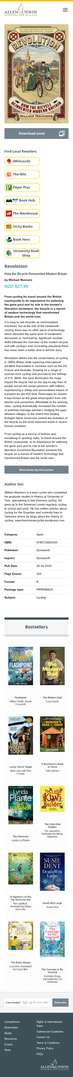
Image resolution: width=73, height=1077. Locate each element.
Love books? (13, 1002)
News (7, 1050)
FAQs (39, 1054)
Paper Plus (21, 187)
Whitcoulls (21, 161)
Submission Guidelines (49, 1031)
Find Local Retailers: (20, 151)
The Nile (19, 174)
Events (8, 1044)
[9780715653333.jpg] (36, 73)
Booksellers (11, 1027)
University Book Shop (26, 253)
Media (8, 1033)
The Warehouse (25, 213)
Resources (10, 1038)
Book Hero (21, 239)
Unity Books (23, 226)
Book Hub (27, 200)
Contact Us (43, 1037)
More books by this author (36, 470)
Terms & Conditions (48, 1042)
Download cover (32, 133)
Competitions (12, 1021)
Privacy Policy (45, 1048)
